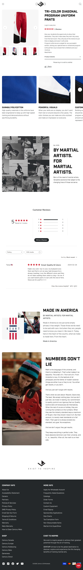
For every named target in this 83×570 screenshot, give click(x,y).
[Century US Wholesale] (41, 4)
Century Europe (7, 544)
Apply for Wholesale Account (54, 490)
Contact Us (48, 503)
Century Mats (7, 550)
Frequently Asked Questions (54, 493)
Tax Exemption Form (51, 520)
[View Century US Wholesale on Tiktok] (8, 563)
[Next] (35, 28)
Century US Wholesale (44, 563)
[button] (80, 4)
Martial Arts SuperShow (52, 526)
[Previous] (5, 28)
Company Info (8, 485)
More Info (48, 485)
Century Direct (7, 557)
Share (50, 66)
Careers (5, 496)
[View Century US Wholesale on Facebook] (12, 563)
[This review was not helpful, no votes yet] (75, 286)
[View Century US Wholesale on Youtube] (22, 563)
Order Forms (48, 500)
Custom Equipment (51, 506)
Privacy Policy (7, 506)
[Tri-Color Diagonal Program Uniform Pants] (4, 51)
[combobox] (14, 252)
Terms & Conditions (9, 520)
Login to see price (50, 25)
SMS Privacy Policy (9, 510)
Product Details (50, 57)
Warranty (5, 523)
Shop (4, 536)
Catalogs (47, 496)
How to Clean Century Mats (12, 530)
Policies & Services (9, 503)
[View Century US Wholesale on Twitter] (17, 563)
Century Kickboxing (9, 547)
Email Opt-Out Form (9, 513)
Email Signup (48, 510)
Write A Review (41, 240)
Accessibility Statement (11, 493)
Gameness (6, 554)
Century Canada (8, 540)
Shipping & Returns (9, 516)
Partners (5, 500)
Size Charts (48, 516)
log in (59, 62)
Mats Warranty (7, 526)
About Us (5, 490)
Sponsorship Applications (53, 513)
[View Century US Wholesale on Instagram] (3, 563)
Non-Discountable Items (52, 523)
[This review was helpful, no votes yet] (71, 286)
